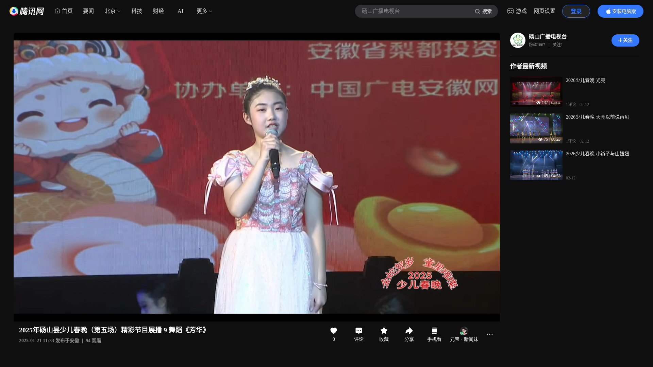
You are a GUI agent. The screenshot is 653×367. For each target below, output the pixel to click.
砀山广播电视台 (548, 36)
